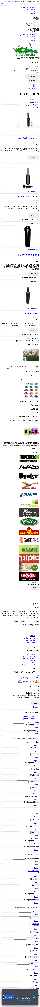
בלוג (33, 662)
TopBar (36, 761)
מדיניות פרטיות (30, 640)
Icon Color (35, 788)
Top (37, 676)
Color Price (34, 932)
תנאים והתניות (30, 642)
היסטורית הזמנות (28, 656)
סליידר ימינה (33, 80)
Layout (36, 693)
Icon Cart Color (33, 970)
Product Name (33, 926)
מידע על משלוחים (29, 638)
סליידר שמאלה (32, 76)
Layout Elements (28, 719)
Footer (36, 891)
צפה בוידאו (35, 375)
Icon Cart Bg (34, 963)
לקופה (32, 13)
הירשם (35, 588)
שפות (37, 19)
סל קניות (31, 11)
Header (36, 794)
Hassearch (35, 838)
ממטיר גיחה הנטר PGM (28, 255)
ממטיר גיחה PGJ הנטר (28, 138)
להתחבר (14, 2)
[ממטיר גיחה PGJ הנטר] (28, 130)
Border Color (34, 781)
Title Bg (36, 873)
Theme (36, 691)
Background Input (32, 858)
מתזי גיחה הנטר (31, 313)
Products (35, 924)
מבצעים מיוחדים (28, 664)
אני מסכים (8, 997)
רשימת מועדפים (29, 658)
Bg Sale (36, 982)
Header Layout (33, 695)
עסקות (33, 645)
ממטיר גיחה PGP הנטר (28, 196)
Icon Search (34, 865)
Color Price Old (33, 944)
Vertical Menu (33, 871)
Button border (33, 976)
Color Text (35, 769)
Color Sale (35, 988)
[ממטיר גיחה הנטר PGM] (28, 247)
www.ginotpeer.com (30, 678)
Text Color (35, 748)
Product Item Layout (31, 697)
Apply (35, 703)
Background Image (31, 731)
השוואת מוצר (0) (32, 102)
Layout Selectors (28, 717)
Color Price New (32, 938)
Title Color (35, 879)
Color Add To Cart (32, 957)
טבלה (27, 99)
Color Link (35, 775)
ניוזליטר (32, 660)
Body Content (33, 722)
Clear (36, 728)
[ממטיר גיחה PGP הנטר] (28, 188)
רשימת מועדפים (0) (27, 7)
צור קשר (32, 647)
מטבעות (36, 29)
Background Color (32, 724)
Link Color (35, 754)
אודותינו (32, 636)
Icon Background (32, 826)
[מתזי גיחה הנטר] (28, 305)
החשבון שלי (30, 9)
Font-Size (35, 742)
